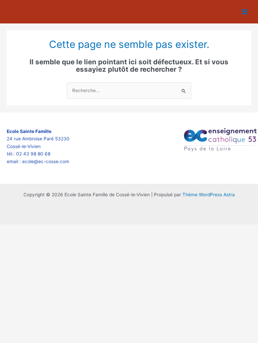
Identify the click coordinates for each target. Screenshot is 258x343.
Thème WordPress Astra (208, 194)
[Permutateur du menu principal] (245, 12)
